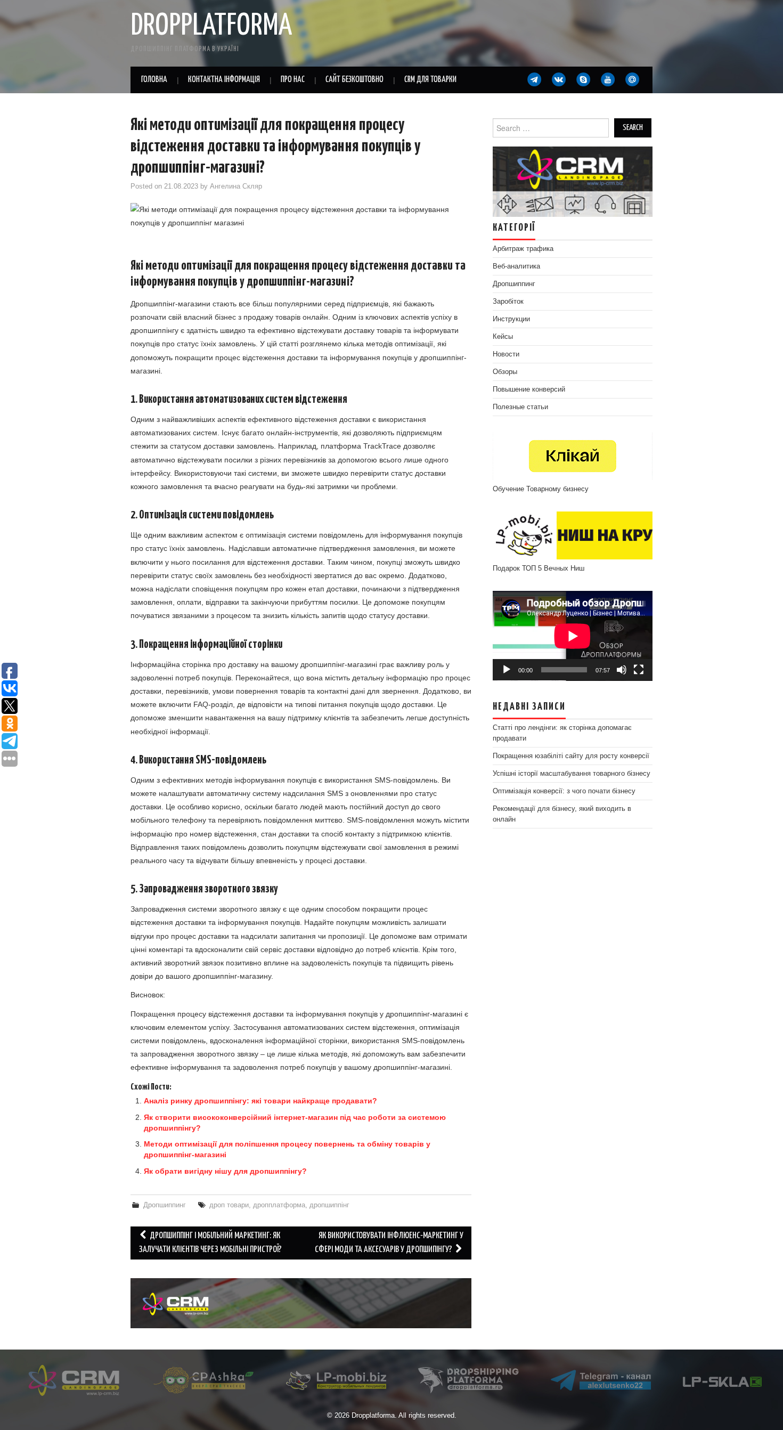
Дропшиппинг (164, 1205)
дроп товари (229, 1205)
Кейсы (503, 336)
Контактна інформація (224, 80)
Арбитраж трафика (523, 249)
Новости (506, 354)
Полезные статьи (520, 407)
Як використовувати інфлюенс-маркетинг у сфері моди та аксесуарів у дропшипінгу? (389, 1242)
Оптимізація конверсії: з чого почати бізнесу (564, 791)
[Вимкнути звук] (621, 669)
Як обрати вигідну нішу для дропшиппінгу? (225, 1171)
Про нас (293, 80)
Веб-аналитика (516, 266)
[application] (572, 636)
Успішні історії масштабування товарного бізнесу (571, 773)
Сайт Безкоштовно (354, 80)
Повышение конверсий (529, 389)
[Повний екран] (638, 669)
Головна (154, 80)
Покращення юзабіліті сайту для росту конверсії (571, 756)
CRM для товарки (430, 80)
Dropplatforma (211, 26)
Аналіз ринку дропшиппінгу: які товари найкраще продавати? (260, 1100)
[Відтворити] (506, 669)
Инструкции (511, 319)
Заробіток (508, 301)
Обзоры (505, 372)
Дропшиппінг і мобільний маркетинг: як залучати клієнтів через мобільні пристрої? (210, 1242)
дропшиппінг (329, 1205)
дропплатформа (279, 1205)
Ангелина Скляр (236, 186)
